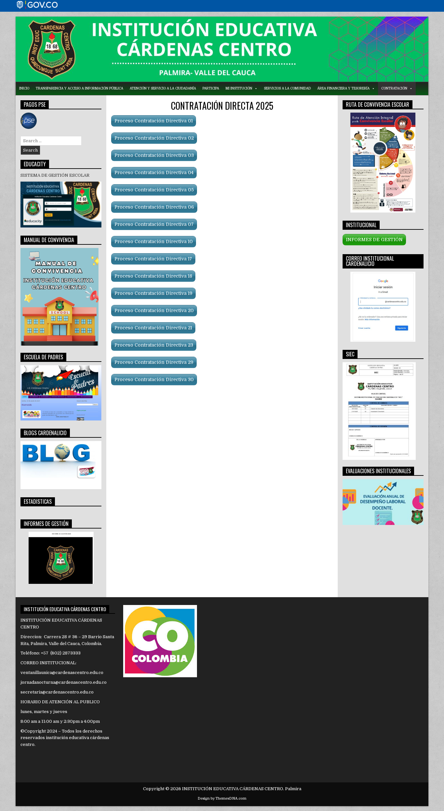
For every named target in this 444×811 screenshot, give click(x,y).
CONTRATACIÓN (394, 88)
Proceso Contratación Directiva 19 (153, 293)
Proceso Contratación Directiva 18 (153, 276)
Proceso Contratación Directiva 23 (153, 345)
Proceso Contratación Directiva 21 (153, 327)
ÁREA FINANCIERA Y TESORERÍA (343, 88)
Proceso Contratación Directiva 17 (153, 258)
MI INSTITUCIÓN (239, 88)
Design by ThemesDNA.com (222, 798)
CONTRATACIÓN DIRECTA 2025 (222, 105)
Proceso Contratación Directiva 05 (154, 189)
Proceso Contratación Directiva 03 (154, 155)
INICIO (24, 88)
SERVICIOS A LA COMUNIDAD (287, 88)
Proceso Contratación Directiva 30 (154, 379)
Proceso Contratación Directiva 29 (153, 362)
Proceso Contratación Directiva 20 (154, 310)
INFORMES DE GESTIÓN (374, 239)
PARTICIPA (210, 88)
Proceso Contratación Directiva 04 (153, 172)
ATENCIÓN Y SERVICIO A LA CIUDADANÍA (163, 88)
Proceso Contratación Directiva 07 (154, 224)
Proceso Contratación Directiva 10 (153, 241)
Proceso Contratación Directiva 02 (154, 138)
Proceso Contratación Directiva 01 (153, 120)
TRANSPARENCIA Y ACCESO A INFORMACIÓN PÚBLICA (79, 88)
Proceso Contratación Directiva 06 (154, 207)
